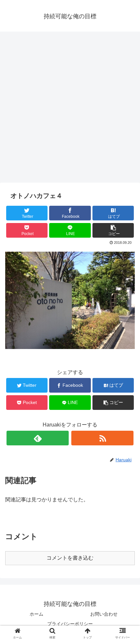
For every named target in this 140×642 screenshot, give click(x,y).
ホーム (36, 614)
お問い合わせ (104, 614)
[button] (127, 561)
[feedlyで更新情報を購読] (38, 438)
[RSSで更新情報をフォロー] (102, 438)
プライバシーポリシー (70, 623)
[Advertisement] (70, 109)
